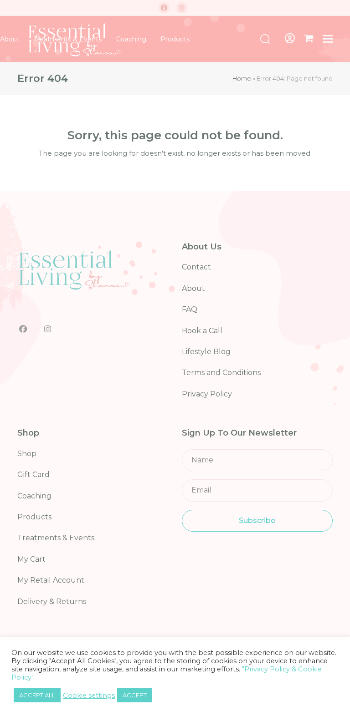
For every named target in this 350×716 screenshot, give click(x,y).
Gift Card (33, 474)
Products (34, 517)
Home (241, 78)
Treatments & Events (55, 537)
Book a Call (202, 330)
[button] (309, 38)
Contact (196, 267)
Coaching (34, 496)
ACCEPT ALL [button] (37, 695)
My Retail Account (50, 580)
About (193, 288)
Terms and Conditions (221, 372)
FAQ (189, 309)
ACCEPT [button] (135, 695)
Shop (26, 453)
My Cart (31, 559)
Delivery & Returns (51, 601)
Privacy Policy (207, 394)
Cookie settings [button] (89, 695)
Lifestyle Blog (206, 351)
